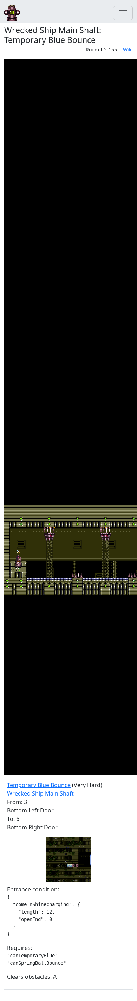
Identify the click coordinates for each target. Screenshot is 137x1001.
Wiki (128, 49)
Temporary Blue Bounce (39, 785)
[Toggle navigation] (123, 13)
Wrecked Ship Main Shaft (40, 793)
